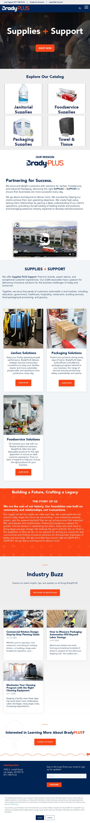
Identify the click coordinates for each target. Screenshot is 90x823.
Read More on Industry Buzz (45, 592)
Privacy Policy (14, 804)
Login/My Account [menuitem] (56, 2)
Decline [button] (49, 818)
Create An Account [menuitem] (37, 2)
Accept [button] (40, 818)
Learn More (23, 383)
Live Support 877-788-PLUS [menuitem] (14, 2)
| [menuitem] (46, 2)
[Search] (80, 8)
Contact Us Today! (45, 742)
